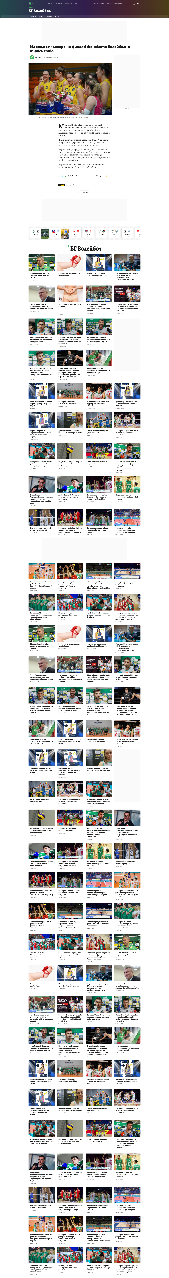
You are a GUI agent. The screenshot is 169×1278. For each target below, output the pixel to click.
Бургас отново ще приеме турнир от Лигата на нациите (98, 404)
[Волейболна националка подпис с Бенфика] (99, 451)
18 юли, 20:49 (90, 534)
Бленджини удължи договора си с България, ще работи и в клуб (98, 371)
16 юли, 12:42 (118, 588)
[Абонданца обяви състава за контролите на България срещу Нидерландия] (42, 451)
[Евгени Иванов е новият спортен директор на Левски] (42, 262)
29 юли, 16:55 (118, 437)
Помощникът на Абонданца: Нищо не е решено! (67, 615)
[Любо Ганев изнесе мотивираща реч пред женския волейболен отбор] (42, 294)
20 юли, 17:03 (119, 501)
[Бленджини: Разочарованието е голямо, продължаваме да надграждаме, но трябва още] (42, 484)
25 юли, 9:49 (61, 468)
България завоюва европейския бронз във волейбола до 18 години (125, 530)
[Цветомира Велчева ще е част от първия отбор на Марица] (127, 391)
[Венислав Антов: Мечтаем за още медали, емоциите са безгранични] (42, 327)
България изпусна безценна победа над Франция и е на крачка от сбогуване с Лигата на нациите (126, 616)
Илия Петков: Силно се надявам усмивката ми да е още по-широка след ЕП (98, 339)
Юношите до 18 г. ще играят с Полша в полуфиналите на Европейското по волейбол (98, 585)
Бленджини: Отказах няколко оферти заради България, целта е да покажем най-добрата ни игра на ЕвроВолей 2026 (69, 373)
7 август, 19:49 (91, 408)
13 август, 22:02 (119, 282)
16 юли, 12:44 (90, 590)
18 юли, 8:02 (61, 590)
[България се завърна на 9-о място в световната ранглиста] (127, 420)
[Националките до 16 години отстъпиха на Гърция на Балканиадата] (70, 451)
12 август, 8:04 (34, 379)
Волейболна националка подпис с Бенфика (97, 463)
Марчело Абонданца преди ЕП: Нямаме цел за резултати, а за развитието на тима (126, 276)
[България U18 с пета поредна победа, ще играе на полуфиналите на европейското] (42, 602)
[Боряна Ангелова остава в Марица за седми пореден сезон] (42, 391)
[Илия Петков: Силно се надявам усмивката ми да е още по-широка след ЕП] (99, 327)
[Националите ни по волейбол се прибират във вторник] (127, 484)
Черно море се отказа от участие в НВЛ (98, 432)
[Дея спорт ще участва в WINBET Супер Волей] (42, 517)
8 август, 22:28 (62, 406)
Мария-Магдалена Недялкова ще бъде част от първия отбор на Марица (40, 434)
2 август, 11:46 (34, 439)
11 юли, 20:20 (118, 621)
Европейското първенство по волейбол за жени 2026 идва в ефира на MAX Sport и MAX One (127, 307)
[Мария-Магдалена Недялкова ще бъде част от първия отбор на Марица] (42, 420)
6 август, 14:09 (119, 408)
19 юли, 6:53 (61, 534)
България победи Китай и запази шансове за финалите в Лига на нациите (69, 585)
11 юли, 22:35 (61, 619)
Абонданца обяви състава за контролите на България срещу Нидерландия (41, 464)
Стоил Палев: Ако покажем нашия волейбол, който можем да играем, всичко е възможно (69, 340)
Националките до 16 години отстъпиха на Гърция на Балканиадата (70, 464)
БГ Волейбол (40, 11)
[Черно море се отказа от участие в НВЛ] (99, 420)
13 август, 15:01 (119, 313)
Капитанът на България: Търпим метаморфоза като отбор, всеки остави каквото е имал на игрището (127, 466)
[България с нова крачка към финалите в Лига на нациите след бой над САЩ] (70, 517)
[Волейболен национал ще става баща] (70, 262)
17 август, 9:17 (62, 278)
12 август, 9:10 (62, 346)
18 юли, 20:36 (33, 590)
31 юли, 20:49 (90, 435)
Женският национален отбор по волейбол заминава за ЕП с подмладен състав (98, 307)
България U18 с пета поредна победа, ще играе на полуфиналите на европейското (41, 616)
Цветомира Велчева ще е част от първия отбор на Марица (126, 404)
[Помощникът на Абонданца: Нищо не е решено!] (70, 602)
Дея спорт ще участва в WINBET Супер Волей (40, 529)
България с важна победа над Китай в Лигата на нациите (97, 530)
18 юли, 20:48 (119, 534)
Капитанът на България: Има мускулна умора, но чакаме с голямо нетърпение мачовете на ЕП (41, 373)
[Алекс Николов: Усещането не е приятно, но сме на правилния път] (70, 484)
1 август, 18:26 (62, 435)
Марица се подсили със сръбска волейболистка (97, 274)
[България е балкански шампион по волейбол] (70, 391)
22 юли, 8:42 (33, 505)
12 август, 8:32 (91, 344)
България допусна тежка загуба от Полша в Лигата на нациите (126, 584)
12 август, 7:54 (62, 379)
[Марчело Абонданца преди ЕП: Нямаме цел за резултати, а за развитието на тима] (127, 262)
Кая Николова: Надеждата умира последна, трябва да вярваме (98, 615)
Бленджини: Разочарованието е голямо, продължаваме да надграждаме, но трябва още (41, 499)
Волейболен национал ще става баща (69, 274)
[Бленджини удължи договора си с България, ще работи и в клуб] (99, 358)
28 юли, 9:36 (33, 468)
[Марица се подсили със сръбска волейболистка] (99, 262)
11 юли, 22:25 (90, 619)
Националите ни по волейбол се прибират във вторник (126, 497)
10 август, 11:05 (34, 408)
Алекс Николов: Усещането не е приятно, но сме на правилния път (70, 497)
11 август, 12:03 (91, 375)
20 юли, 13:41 (33, 532)
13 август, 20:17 (91, 313)
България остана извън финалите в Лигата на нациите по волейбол (97, 497)
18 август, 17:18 (34, 280)
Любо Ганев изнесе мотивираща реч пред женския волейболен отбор (41, 306)
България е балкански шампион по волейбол (67, 403)
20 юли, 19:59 (90, 501)
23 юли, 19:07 (90, 466)
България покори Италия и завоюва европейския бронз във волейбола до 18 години (41, 585)
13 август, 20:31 (34, 311)
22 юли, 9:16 (118, 472)
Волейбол (31, 7)
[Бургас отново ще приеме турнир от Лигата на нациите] (99, 391)
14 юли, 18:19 (33, 621)
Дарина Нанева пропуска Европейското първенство (70, 432)
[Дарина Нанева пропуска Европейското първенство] (70, 420)
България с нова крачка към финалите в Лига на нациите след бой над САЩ (70, 530)
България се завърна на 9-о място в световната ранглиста (126, 433)
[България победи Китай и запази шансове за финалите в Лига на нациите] (70, 571)
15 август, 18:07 (91, 278)
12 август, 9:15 (34, 344)
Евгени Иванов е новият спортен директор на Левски (40, 275)
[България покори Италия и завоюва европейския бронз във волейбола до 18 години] (42, 571)
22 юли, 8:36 (61, 501)
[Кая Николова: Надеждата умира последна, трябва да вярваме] (99, 602)
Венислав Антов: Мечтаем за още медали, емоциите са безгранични (41, 339)
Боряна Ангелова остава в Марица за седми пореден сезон (41, 404)
